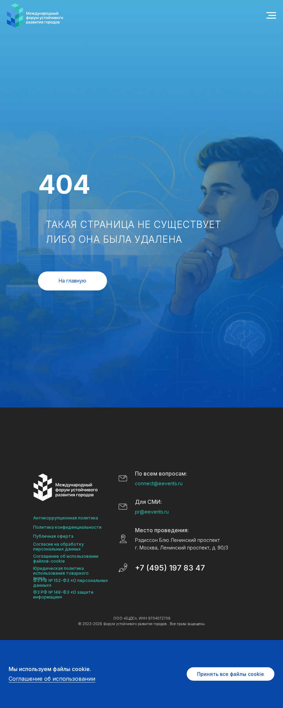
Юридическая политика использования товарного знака (61, 573)
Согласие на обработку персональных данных (58, 547)
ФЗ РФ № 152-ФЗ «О (54, 580)
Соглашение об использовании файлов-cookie (65, 559)
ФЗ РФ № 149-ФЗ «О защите (63, 592)
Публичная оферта (53, 536)
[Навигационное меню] (271, 15)
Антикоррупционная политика (65, 517)
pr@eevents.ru (152, 512)
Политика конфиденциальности (67, 527)
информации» (47, 597)
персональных (92, 580)
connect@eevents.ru (159, 483)
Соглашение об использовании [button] (52, 678)
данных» (42, 585)
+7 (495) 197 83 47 (170, 567)
